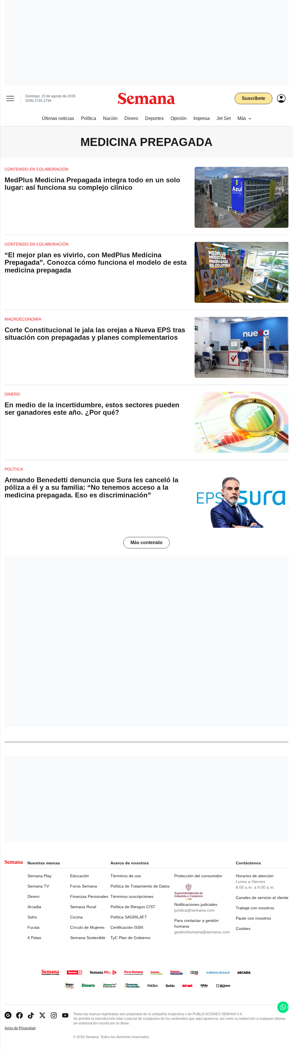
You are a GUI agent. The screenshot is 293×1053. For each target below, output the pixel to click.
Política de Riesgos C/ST (132, 906)
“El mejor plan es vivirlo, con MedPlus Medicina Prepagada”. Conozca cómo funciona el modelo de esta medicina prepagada (96, 262)
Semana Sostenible (87, 937)
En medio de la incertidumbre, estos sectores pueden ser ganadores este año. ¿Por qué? (92, 408)
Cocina (76, 917)
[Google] (8, 1015)
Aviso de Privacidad (26, 1028)
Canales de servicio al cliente (262, 897)
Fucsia (33, 927)
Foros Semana (83, 886)
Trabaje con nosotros (255, 908)
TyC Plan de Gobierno (130, 937)
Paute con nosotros (253, 918)
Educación (79, 876)
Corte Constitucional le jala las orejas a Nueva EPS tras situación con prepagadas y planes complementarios (95, 333)
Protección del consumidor (198, 876)
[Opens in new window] (19, 1015)
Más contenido (146, 542)
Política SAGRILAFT (128, 917)
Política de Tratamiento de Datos (140, 886)
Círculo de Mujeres (87, 927)
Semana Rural (83, 906)
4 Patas (34, 937)
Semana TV (38, 886)
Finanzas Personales (89, 896)
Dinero (33, 896)
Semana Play (39, 876)
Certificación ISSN (126, 927)
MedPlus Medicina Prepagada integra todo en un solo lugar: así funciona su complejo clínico (92, 183)
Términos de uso (125, 876)
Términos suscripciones (131, 896)
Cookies (243, 928)
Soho (32, 917)
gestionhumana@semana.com (202, 932)
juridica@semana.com (194, 910)
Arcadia (34, 906)
